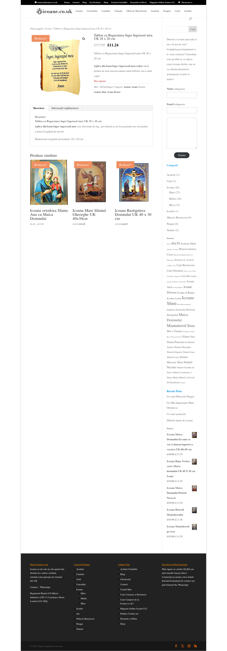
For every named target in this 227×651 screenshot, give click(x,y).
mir (78, 613)
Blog (84, 3)
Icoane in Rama (185, 292)
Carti (177, 11)
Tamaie (118, 11)
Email (176, 104)
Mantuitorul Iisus (181, 325)
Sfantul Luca (173, 357)
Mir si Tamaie (174, 331)
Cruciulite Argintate (173, 276)
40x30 (175, 243)
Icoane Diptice (178, 287)
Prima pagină (36, 28)
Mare (83, 593)
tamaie (183, 383)
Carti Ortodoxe (175, 270)
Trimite (182, 155)
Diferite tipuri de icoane (180, 420)
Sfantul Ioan (189, 351)
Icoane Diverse (113, 91)
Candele (106, 11)
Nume (176, 89)
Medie (84, 598)
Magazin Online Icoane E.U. (162, 3)
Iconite (188, 11)
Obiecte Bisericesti (136, 11)
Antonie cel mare (172, 249)
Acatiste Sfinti (100, 91)
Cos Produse (95, 3)
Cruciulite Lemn (188, 275)
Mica (83, 603)
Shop (106, 3)
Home (67, 3)
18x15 (169, 244)
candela (169, 265)
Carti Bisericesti (185, 265)
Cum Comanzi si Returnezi (133, 594)
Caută (192, 29)
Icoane (79, 11)
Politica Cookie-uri (129, 613)
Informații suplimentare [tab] (65, 108)
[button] (83, 39)
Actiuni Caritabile (119, 3)
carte (174, 265)
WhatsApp (45, 587)
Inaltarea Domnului (176, 309)
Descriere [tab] (38, 108)
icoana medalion (172, 282)
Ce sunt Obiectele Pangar (180, 396)
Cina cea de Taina (190, 271)
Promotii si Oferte (138, 3)
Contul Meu (126, 589)
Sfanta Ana (188, 336)
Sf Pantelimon (173, 382)
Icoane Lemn (174, 298)
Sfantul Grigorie (174, 351)
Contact (76, 3)
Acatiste (155, 11)
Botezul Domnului (180, 255)
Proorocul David (176, 337)
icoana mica (182, 282)
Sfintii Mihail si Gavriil (184, 377)
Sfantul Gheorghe (182, 347)
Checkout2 (125, 579)
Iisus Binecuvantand (183, 304)
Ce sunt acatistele (176, 414)
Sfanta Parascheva (177, 342)
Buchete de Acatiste (184, 259)
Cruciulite (92, 11)
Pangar (167, 11)
